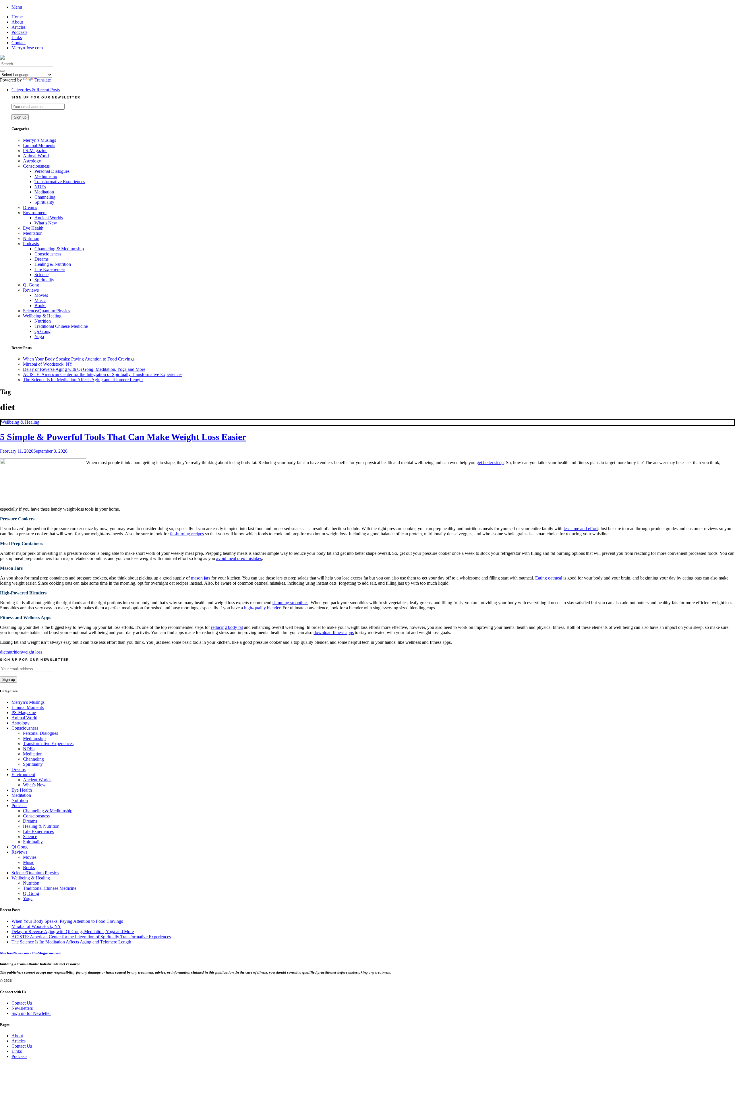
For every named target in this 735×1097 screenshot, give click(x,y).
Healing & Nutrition (52, 264)
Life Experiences (49, 269)
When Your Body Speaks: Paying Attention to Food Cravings (78, 358)
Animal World (36, 155)
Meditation (44, 191)
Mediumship (45, 176)
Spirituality (44, 202)
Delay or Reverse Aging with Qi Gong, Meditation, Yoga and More (84, 369)
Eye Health (33, 228)
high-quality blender (262, 607)
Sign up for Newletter (31, 1013)
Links (16, 37)
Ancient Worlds (48, 217)
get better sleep (490, 462)
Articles (18, 27)
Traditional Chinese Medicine (61, 326)
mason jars (200, 577)
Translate (42, 79)
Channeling (44, 197)
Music (40, 300)
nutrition (14, 652)
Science (41, 274)
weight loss (32, 652)
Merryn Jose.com (27, 47)
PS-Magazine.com (46, 953)
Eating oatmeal (548, 577)
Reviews (31, 290)
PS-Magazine (35, 150)
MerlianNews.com (14, 953)
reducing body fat (227, 627)
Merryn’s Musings (39, 140)
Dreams (30, 207)
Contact (18, 42)
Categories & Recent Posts (35, 89)
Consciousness (36, 166)
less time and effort (581, 528)
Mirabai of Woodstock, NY (48, 364)
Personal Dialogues (51, 171)
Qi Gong (31, 284)
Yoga (39, 336)
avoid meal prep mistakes (239, 558)
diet (3, 652)
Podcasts (19, 32)
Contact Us (21, 1003)
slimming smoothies (290, 602)
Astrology (32, 160)
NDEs (40, 186)
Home (17, 16)
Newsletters (22, 1008)
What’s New (45, 222)
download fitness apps (334, 632)
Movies (41, 295)
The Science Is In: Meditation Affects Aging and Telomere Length (83, 379)
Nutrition (31, 238)
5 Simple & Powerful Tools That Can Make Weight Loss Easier (123, 437)
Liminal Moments (39, 145)
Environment (35, 212)
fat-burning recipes (187, 533)
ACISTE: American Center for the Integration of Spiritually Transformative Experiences (102, 374)
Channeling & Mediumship (59, 248)
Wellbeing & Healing (42, 315)
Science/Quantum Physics (46, 310)
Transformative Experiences (59, 181)
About (17, 22)
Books (40, 305)
